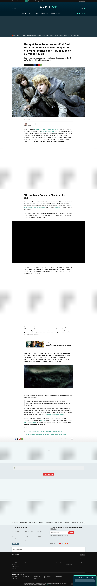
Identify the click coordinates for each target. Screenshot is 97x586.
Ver (49, 474)
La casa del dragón (15, 538)
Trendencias (68, 561)
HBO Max (39, 536)
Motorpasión (57, 561)
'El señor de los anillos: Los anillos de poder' (46, 129)
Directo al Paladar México (47, 577)
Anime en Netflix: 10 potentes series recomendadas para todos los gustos (46, 434)
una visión (43, 420)
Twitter (84, 13)
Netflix (51, 35)
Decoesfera (68, 562)
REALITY (31, 13)
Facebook (78, 13)
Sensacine (35, 561)
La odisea (26, 536)
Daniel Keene (76, 35)
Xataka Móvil (14, 562)
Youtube (82, 13)
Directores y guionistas (33, 438)
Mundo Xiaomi (14, 568)
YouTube (70, 35)
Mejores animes (67, 522)
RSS (65, 543)
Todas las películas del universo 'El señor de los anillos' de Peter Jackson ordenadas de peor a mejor (58, 344)
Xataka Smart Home (15, 566)
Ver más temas (15, 543)
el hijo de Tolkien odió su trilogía (55, 414)
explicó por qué (58, 207)
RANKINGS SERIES (55, 13)
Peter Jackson (49, 438)
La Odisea (23, 35)
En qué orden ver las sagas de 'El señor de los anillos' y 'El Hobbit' (44, 431)
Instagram (75, 13)
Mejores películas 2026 (33, 522)
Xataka (13, 561)
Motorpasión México (59, 576)
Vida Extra (24, 562)
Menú (15, 8)
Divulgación (41, 438)
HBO (61, 35)
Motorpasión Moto (58, 562)
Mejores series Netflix (58, 522)
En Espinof (47, 342)
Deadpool (65, 35)
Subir (81, 554)
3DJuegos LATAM (26, 576)
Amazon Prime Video (29, 531)
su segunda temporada (47, 131)
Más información (49, 584)
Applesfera (14, 564)
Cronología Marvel (75, 522)
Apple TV (13, 536)
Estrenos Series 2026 (49, 522)
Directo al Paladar (47, 561)
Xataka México (14, 576)
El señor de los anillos (58, 438)
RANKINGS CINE (45, 13)
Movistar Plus (14, 533)
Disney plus (39, 531)
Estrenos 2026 (41, 522)
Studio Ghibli (56, 35)
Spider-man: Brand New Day (31, 35)
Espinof (48, 6)
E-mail (41, 65)
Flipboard (80, 13)
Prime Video (45, 35)
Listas (38, 533)
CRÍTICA (17, 13)
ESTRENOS (24, 13)
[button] (32, 124)
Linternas (39, 538)
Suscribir (71, 532)
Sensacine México (37, 576)
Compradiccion (69, 564)
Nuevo (81, 8)
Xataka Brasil (14, 578)
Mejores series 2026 (23, 522)
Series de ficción (15, 531)
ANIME (37, 13)
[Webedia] (16, 554)
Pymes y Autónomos (80, 562)
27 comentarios (29, 65)
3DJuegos (24, 561)
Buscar (83, 549)
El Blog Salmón (79, 561)
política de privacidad (64, 535)
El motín (39, 35)
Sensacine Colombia (37, 578)
